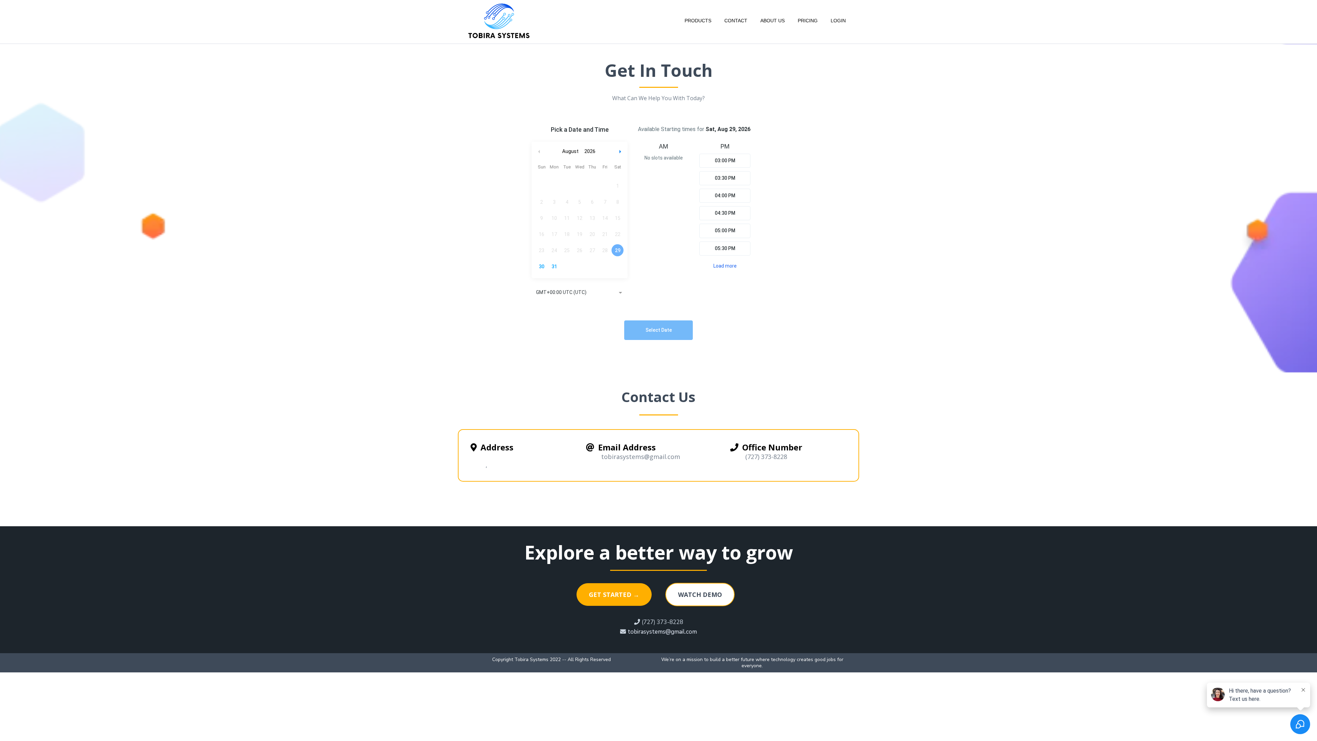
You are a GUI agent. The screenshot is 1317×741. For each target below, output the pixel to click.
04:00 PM (725, 195)
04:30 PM (725, 213)
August (570, 151)
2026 (589, 151)
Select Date (658, 330)
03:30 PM (725, 178)
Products (698, 20)
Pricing (808, 20)
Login (838, 20)
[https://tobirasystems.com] (499, 20)
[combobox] (580, 293)
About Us (772, 20)
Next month (621, 151)
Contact (735, 20)
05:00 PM (725, 230)
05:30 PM (725, 248)
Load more (725, 266)
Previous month (539, 151)
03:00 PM (725, 160)
